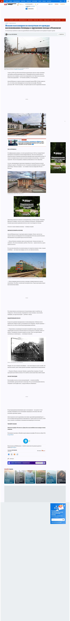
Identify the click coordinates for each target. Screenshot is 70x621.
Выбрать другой (30, 8)
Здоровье (49, 1)
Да (26, 8)
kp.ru (44, 450)
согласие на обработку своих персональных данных (56, 522)
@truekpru (13, 447)
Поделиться (61, 34)
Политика (23, 1)
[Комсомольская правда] (10, 4)
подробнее (10, 434)
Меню (2, 1)
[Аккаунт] (68, 1)
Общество (28, 1)
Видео (10, 1)
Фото (7, 1)
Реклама (56, 4)
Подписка (62, 4)
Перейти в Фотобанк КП (18, 69)
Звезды (44, 1)
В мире (39, 1)
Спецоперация (16, 1)
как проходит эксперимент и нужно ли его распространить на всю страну (31, 143)
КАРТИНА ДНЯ (12, 458)
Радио (51, 4)
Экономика (34, 1)
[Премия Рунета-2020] (20, 4)
